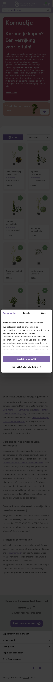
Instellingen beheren (25, 367)
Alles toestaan (26, 359)
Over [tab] (43, 313)
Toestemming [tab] (9, 313)
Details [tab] (26, 313)
